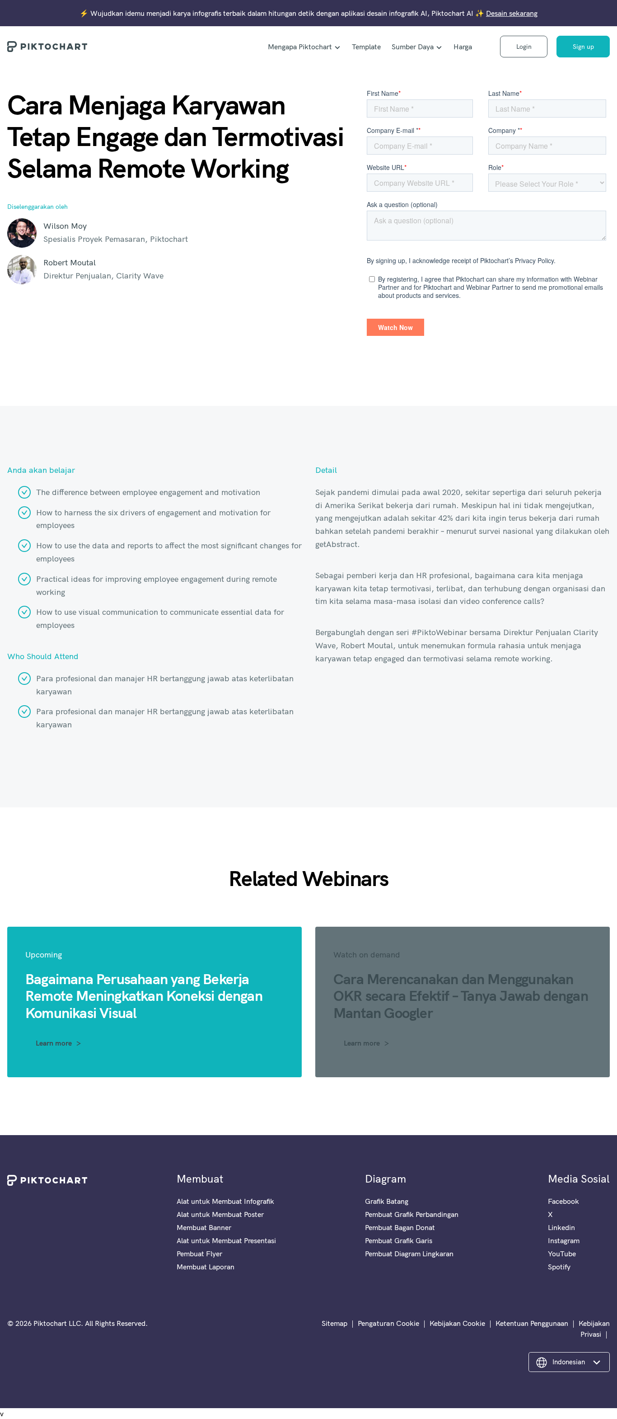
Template (366, 46)
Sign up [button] (583, 46)
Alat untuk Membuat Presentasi (226, 1240)
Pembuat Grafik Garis (398, 1240)
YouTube (562, 1253)
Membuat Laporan (205, 1266)
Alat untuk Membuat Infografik (225, 1201)
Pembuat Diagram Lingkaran (409, 1253)
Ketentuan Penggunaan (531, 1323)
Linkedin (561, 1227)
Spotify (559, 1266)
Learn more (54, 1042)
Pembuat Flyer (199, 1253)
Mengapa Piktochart (300, 46)
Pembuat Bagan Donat (400, 1227)
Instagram (564, 1240)
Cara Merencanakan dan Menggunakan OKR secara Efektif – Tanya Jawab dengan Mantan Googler (460, 996)
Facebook (563, 1201)
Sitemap (334, 1323)
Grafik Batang (386, 1201)
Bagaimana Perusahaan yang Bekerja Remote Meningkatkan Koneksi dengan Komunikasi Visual (143, 996)
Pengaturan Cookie (388, 1323)
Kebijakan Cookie (457, 1323)
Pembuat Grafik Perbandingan (411, 1214)
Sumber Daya (413, 46)
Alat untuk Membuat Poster (220, 1214)
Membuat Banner (204, 1227)
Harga (462, 46)
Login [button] (524, 46)
